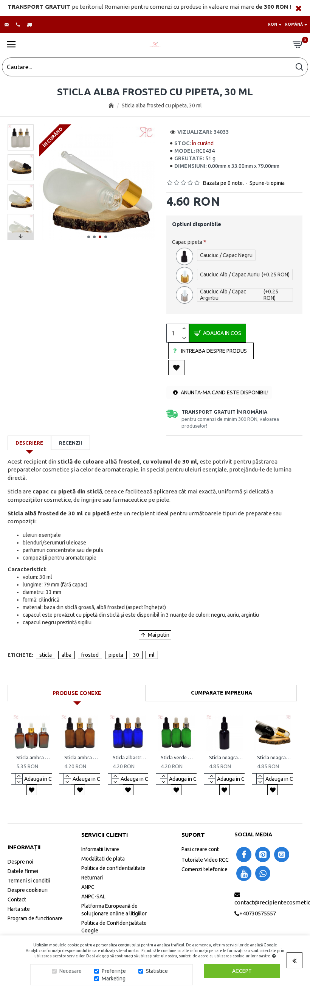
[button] (88, 237)
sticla (45, 655)
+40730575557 (257, 913)
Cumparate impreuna (221, 693)
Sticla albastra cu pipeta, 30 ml (129, 757)
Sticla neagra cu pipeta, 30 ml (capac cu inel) (274, 757)
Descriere (29, 442)
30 (136, 655)
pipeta (115, 655)
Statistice (157, 971)
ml (152, 655)
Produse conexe (77, 693)
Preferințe (114, 971)
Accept (242, 971)
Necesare (70, 971)
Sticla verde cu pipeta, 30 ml (177, 757)
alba (66, 655)
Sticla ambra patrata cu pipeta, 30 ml (33, 757)
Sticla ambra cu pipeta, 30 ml (81, 757)
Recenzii (70, 442)
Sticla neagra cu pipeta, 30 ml (226, 757)
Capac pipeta (187, 242)
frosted (90, 655)
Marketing (114, 978)
